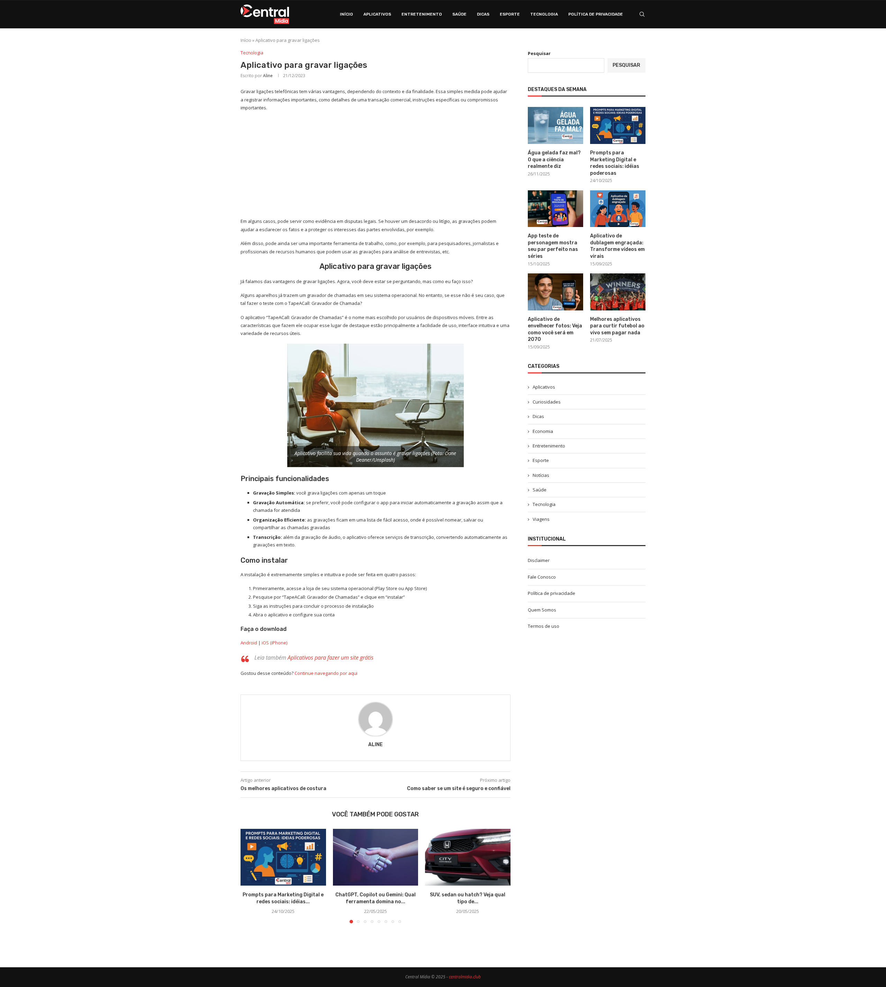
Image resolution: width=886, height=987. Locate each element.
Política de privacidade (595, 14)
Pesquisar (539, 53)
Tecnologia (544, 14)
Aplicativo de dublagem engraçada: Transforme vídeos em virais (617, 246)
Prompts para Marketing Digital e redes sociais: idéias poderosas (614, 163)
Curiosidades (547, 402)
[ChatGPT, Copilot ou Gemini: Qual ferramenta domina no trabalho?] (375, 857)
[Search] (642, 14)
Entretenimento (421, 14)
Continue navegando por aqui (326, 673)
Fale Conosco (542, 577)
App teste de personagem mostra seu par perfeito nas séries (553, 246)
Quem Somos (542, 610)
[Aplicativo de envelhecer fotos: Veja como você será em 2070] (555, 291)
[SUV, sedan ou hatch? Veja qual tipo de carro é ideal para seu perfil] (467, 857)
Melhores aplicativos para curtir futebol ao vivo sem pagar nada (617, 326)
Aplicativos (377, 14)
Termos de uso (543, 626)
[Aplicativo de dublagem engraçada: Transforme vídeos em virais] (617, 208)
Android (249, 643)
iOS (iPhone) (274, 643)
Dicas (483, 14)
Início (346, 14)
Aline (268, 76)
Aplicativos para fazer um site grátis (330, 657)
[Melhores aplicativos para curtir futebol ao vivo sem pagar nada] (617, 291)
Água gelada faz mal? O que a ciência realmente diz (554, 159)
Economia (543, 431)
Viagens (541, 519)
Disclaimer (539, 560)
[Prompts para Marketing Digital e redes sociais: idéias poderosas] (283, 857)
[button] (250, 876)
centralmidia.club (465, 977)
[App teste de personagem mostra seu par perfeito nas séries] (555, 208)
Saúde (459, 14)
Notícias (541, 475)
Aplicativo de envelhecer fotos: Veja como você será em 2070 (555, 329)
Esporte (510, 14)
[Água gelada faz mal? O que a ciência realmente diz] (555, 125)
